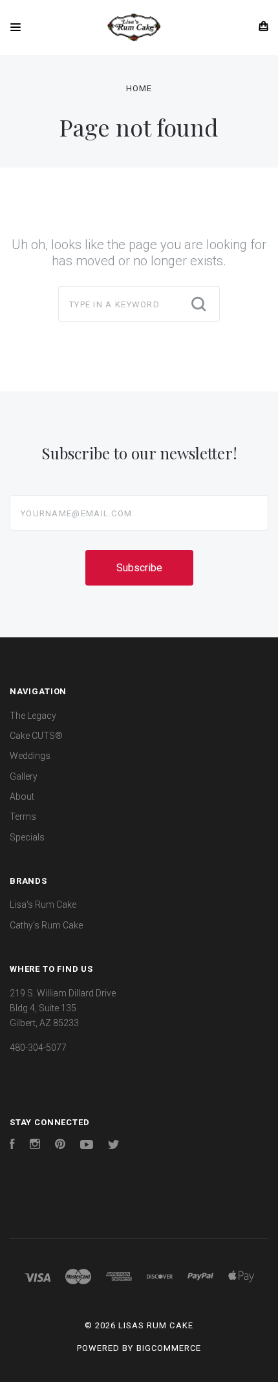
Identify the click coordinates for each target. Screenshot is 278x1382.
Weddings (30, 756)
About (22, 796)
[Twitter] (114, 1146)
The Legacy (33, 715)
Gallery (23, 776)
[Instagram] (35, 1146)
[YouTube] (86, 1146)
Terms (23, 816)
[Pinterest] (60, 1146)
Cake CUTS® (36, 735)
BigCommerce (168, 1348)
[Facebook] (12, 1146)
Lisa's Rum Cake (43, 904)
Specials (27, 837)
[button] (139, 1177)
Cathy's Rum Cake (46, 925)
